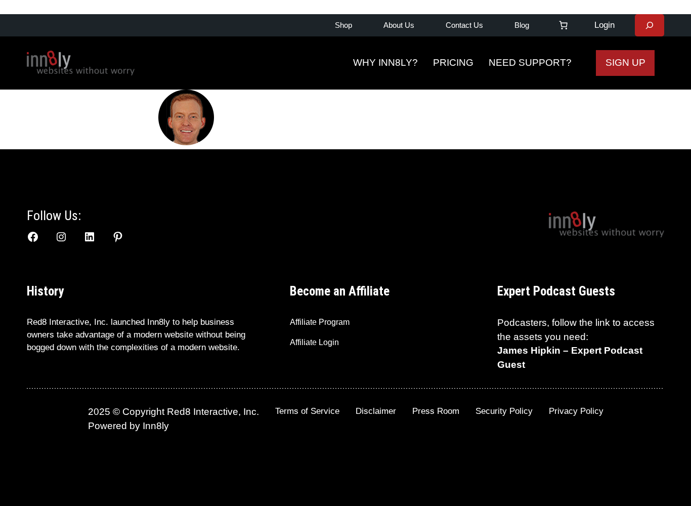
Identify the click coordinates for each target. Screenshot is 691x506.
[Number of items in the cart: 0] (563, 25)
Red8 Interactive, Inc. (67, 322)
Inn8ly (156, 425)
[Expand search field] (649, 25)
